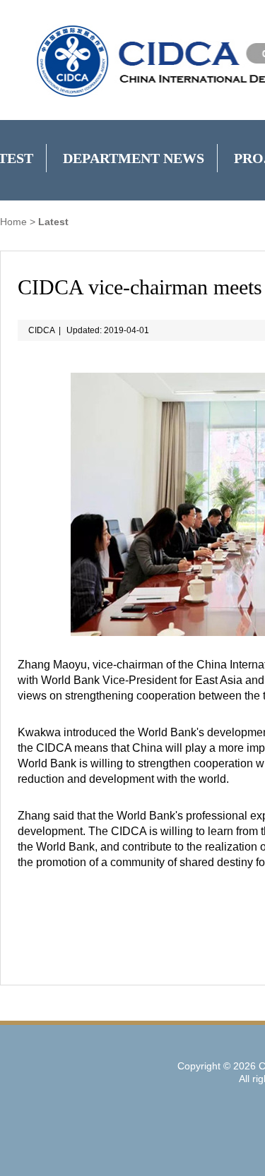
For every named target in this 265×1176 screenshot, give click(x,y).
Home (13, 221)
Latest (53, 221)
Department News (133, 158)
